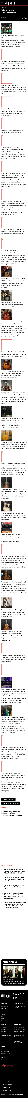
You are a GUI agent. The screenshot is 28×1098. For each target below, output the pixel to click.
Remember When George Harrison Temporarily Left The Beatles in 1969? (14, 887)
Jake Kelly (4, 17)
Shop (2, 1059)
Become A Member (7, 1084)
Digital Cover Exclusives (4, 1009)
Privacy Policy (7, 1090)
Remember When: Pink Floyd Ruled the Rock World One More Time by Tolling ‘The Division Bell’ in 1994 (14, 871)
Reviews (3, 1020)
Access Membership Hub (20, 1039)
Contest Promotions (6, 1035)
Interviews (3, 1012)
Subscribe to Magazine (19, 1027)
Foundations (4, 1049)
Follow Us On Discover (8, 799)
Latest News (19, 1003)
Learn (3, 1046)
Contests (4, 1024)
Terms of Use (6, 1087)
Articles (3, 7)
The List (3, 1014)
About (6, 1072)
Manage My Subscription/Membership (20, 1042)
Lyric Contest (4, 1029)
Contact (6, 1078)
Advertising (6, 1075)
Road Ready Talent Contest (5, 1032)
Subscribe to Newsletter (20, 1029)
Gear (2, 1018)
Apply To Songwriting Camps (19, 1032)
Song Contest (4, 1027)
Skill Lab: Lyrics (5, 1051)
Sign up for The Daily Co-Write (20, 1007)
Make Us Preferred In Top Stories (10, 803)
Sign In (7, 1081)
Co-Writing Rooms (5, 1053)
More (3, 1057)
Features (5, 979)
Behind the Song (5, 1006)
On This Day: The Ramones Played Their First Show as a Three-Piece (13, 982)
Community (18, 1024)
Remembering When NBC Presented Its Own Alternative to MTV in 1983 (11, 814)
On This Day (4, 1016)
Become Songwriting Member (19, 1036)
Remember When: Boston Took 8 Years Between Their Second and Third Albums (14, 879)
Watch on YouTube (5, 1062)
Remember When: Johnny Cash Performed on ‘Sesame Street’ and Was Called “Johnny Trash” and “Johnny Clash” (14, 895)
